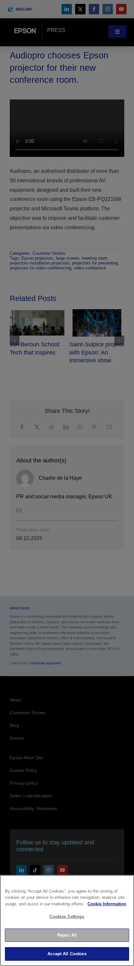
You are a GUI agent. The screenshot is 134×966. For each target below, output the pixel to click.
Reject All (67, 935)
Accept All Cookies (66, 953)
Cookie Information (106, 903)
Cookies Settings (66, 916)
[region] (67, 920)
